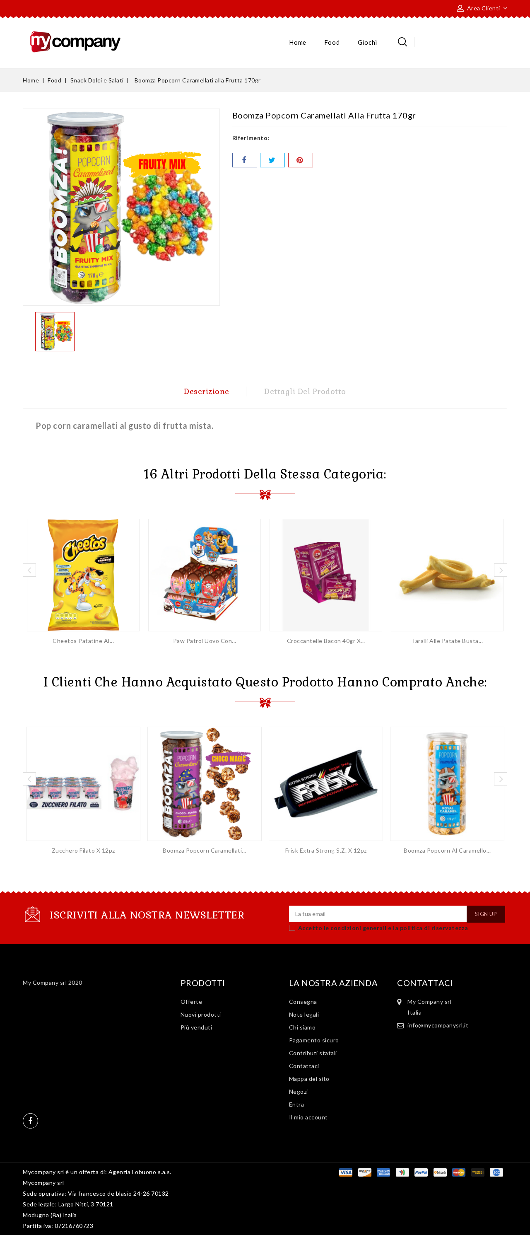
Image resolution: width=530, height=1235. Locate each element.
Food (332, 42)
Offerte (191, 1001)
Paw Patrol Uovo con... (204, 640)
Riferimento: (251, 137)
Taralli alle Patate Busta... (447, 640)
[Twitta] (272, 160)
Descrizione (206, 391)
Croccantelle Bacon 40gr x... (326, 640)
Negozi (298, 1091)
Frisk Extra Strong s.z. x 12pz (326, 850)
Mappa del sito (309, 1078)
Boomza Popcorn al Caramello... (447, 850)
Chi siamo (302, 1027)
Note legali (304, 1014)
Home (297, 42)
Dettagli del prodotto (305, 391)
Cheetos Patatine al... (83, 640)
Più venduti (196, 1027)
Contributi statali (313, 1052)
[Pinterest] (301, 160)
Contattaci (304, 1065)
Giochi (367, 42)
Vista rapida (83, 572)
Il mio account (308, 1117)
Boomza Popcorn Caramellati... (204, 850)
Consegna (303, 1001)
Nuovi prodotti (201, 1014)
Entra (296, 1104)
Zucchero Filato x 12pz (83, 850)
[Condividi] (245, 160)
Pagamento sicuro (314, 1040)
